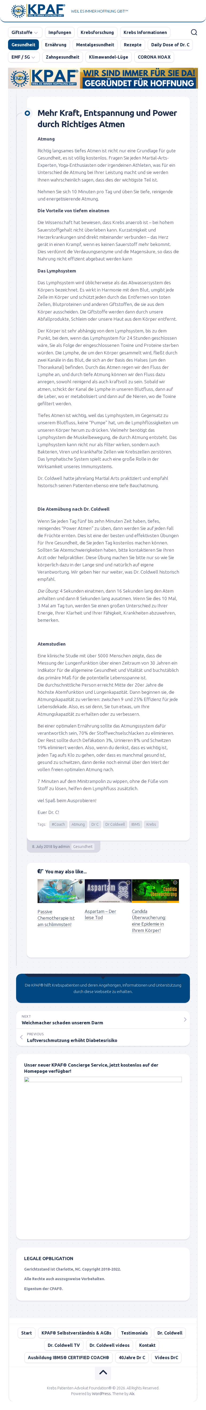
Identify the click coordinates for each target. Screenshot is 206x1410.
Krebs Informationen (145, 32)
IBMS (135, 824)
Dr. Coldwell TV (64, 1345)
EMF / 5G (21, 57)
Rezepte (133, 44)
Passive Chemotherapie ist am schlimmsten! (56, 918)
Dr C (95, 824)
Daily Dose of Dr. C (170, 44)
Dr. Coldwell (169, 1333)
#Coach (58, 824)
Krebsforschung (97, 32)
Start (26, 1333)
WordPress (101, 1394)
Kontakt (147, 1345)
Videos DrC (166, 1357)
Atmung (78, 824)
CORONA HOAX (154, 57)
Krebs (151, 824)
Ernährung (56, 44)
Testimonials (134, 1333)
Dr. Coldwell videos (110, 1345)
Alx (131, 1394)
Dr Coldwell (115, 824)
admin (64, 846)
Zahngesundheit (62, 57)
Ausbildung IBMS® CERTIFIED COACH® (68, 1357)
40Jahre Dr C (132, 1357)
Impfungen (60, 32)
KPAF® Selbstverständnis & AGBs (76, 1333)
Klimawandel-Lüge (108, 57)
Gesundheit (23, 44)
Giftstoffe (22, 32)
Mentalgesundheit (95, 44)
